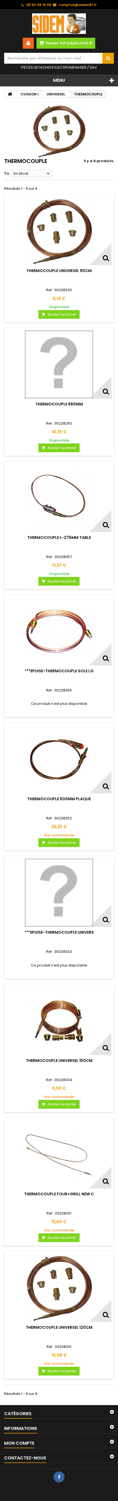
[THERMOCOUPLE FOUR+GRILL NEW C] (59, 1154)
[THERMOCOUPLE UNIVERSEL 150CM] (59, 1021)
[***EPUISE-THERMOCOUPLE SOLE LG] (59, 631)
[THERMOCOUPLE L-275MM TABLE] (59, 498)
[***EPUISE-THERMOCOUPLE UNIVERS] (59, 892)
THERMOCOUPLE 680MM (59, 404)
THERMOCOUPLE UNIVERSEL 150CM (59, 1060)
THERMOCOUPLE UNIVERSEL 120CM (59, 1327)
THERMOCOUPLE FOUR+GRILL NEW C (59, 1194)
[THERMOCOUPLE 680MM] (59, 364)
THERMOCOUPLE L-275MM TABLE (59, 537)
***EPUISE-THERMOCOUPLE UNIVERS (59, 932)
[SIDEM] (59, 23)
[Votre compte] (28, 43)
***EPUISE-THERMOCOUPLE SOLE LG (59, 671)
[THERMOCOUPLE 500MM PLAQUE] (59, 759)
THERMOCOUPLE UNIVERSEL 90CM (59, 270)
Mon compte (19, 1443)
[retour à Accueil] (10, 94)
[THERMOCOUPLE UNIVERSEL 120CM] (59, 1288)
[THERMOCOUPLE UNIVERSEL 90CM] (59, 231)
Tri (6, 173)
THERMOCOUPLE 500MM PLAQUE (59, 799)
